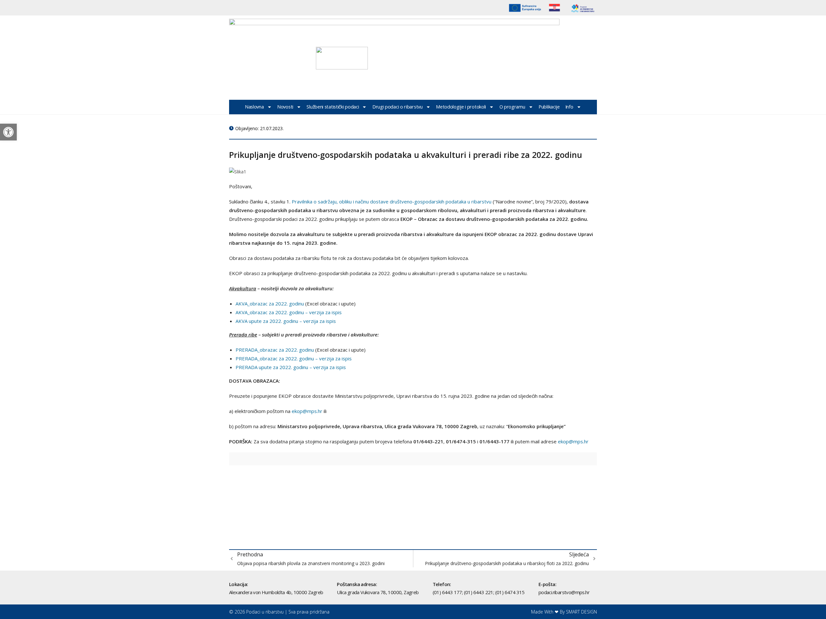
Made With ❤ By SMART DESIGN (564, 612)
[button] (8, 132)
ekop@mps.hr (307, 411)
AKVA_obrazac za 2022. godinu (270, 303)
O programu (512, 107)
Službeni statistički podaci (333, 107)
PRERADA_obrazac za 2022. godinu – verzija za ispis (294, 358)
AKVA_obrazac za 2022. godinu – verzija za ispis (289, 312)
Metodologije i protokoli (461, 107)
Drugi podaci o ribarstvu (397, 107)
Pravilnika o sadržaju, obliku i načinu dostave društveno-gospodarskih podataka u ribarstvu (391, 201)
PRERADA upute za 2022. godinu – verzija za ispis (291, 367)
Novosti (285, 107)
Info (569, 107)
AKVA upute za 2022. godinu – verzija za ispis (286, 321)
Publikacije (549, 107)
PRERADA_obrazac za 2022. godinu (275, 349)
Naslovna (254, 107)
